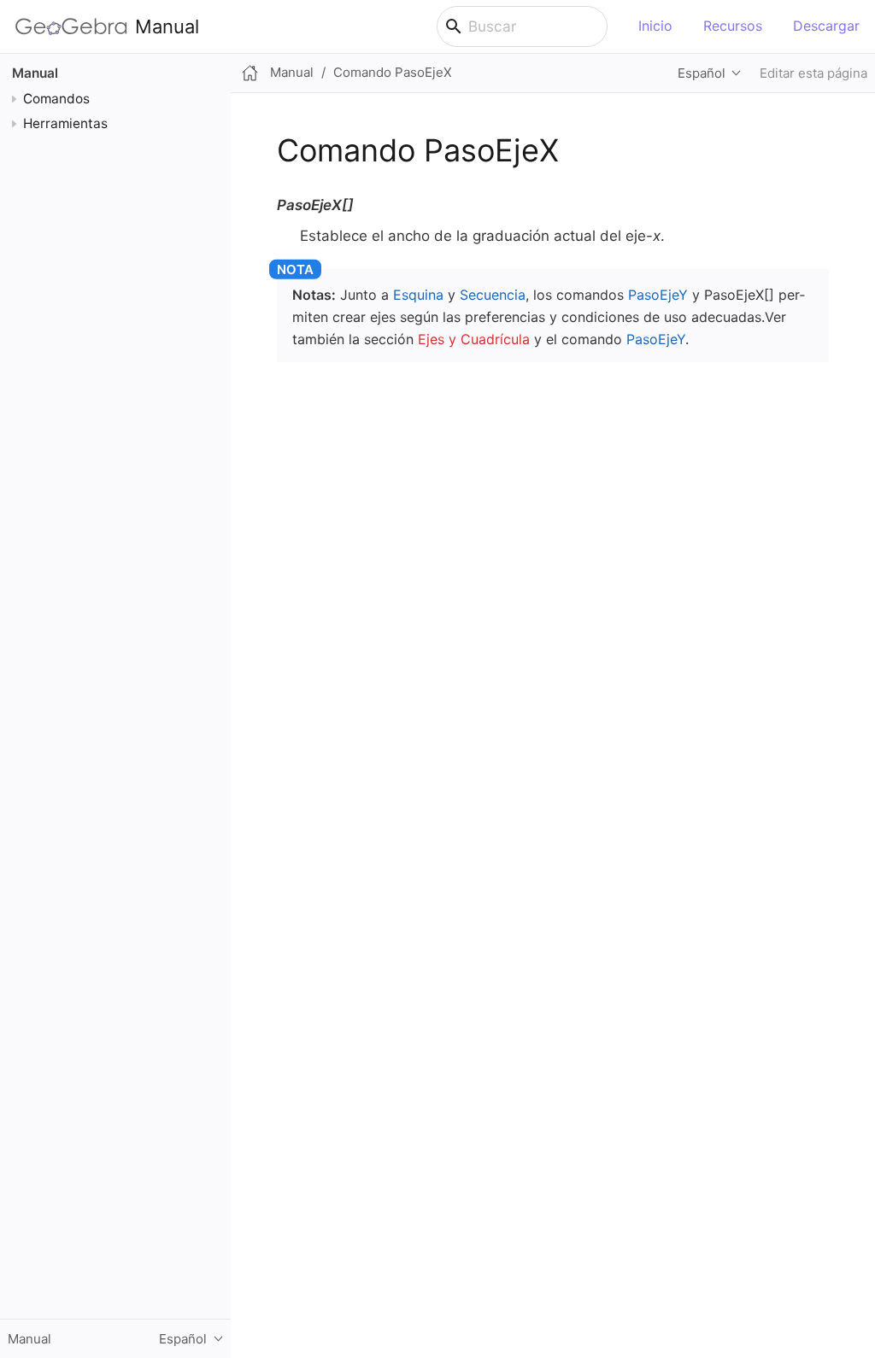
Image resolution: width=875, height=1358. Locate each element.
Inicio (655, 25)
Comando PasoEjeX (392, 72)
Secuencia (493, 294)
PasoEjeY (658, 294)
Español (701, 73)
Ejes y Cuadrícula (474, 339)
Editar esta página (813, 73)
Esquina (418, 294)
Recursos (732, 25)
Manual (167, 26)
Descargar (826, 25)
